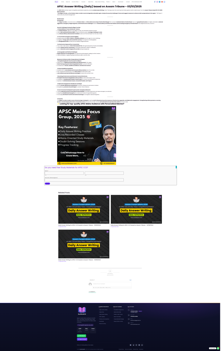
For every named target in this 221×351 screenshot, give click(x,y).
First (45, 175)
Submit (47, 183)
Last (85, 175)
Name (46, 171)
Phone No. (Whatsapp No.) (51, 177)
